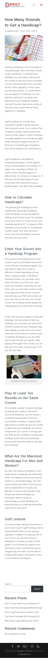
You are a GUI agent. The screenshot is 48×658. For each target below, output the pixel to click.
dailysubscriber (13, 31)
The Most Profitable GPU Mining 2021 (22, 616)
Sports (34, 31)
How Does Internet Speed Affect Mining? (23, 607)
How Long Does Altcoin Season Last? (22, 612)
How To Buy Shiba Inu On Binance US (22, 603)
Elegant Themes (25, 650)
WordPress (25, 654)
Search (8, 584)
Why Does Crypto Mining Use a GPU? (22, 620)
